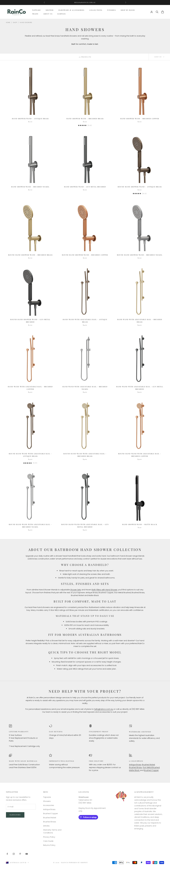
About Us (47, 14)
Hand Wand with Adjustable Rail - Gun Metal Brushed (139, 388)
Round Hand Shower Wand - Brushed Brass (30, 255)
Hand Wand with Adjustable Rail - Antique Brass (85, 320)
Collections (95, 10)
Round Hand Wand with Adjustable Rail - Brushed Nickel (30, 525)
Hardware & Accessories (71, 10)
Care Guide (48, 841)
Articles (46, 826)
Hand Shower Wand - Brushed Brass (85, 119)
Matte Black (134, 770)
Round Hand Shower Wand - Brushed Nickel (139, 255)
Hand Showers (26, 22)
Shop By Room (128, 10)
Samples (61, 14)
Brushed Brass (135, 767)
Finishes (111, 10)
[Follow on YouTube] (26, 854)
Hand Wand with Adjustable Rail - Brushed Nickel (84, 388)
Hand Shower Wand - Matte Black (139, 524)
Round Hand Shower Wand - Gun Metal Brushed (30, 320)
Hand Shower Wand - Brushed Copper (139, 119)
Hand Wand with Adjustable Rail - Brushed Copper (30, 388)
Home (8, 22)
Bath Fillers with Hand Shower (104, 589)
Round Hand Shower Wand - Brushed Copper (85, 255)
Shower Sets (75, 589)
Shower (50, 10)
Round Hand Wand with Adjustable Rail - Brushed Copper (139, 455)
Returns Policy (49, 845)
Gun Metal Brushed (151, 767)
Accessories (48, 805)
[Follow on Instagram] (13, 854)
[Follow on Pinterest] (20, 854)
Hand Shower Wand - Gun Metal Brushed (85, 187)
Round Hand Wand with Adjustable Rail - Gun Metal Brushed (85, 525)
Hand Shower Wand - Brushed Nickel (30, 187)
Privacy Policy (49, 837)
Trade (35, 14)
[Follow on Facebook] (7, 854)
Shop (15, 22)
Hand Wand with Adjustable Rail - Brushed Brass (139, 320)
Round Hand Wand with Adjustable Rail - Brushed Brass (84, 455)
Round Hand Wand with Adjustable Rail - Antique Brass (30, 455)
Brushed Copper (151, 770)
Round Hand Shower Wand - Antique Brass (140, 187)
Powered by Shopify (78, 862)
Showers (47, 801)
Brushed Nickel (148, 764)
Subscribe (15, 815)
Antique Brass (135, 764)
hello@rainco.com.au (103, 709)
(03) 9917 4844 (85, 2)
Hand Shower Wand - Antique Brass (30, 119)
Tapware (36, 10)
